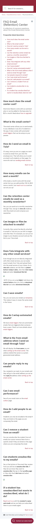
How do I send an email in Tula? (17, 46)
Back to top (29, 165)
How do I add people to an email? (18, 79)
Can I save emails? (13, 66)
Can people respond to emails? (17, 75)
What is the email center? (15, 44)
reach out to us (22, 185)
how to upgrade (26, 113)
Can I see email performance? (17, 77)
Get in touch (29, 515)
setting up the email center (16, 351)
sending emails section (23, 160)
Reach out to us (8, 501)
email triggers (8, 133)
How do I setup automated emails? (18, 68)
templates (28, 298)
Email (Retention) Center (14, 15)
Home (3, 15)
